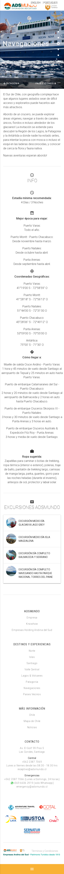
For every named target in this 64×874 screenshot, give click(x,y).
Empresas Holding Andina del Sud (32, 630)
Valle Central (32, 669)
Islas (32, 657)
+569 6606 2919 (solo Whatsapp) (32, 782)
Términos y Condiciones (44, 850)
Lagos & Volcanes (31, 675)
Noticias (32, 727)
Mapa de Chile (32, 721)
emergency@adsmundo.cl (32, 786)
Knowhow (32, 623)
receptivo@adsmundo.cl (32, 769)
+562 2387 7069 (32, 761)
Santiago (32, 663)
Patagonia (11, 83)
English (36, 2)
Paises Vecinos (46, 83)
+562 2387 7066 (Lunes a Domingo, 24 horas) (32, 779)
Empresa (32, 617)
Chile (32, 714)
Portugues (50, 2)
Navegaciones (32, 688)
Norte (32, 650)
